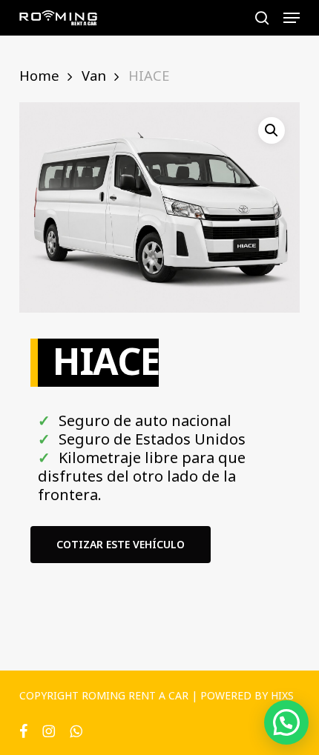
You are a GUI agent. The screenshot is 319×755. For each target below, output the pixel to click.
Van (94, 75)
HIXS (282, 695)
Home (39, 75)
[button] (291, 17)
